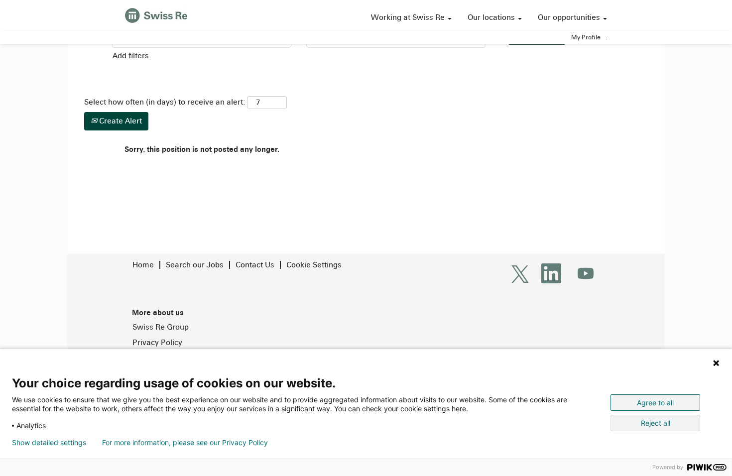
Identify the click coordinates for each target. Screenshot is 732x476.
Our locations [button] (492, 17)
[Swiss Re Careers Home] (156, 14)
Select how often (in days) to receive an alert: (164, 102)
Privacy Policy (157, 342)
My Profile (586, 37)
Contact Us (255, 264)
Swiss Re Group (160, 327)
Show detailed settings (49, 443)
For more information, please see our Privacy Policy (185, 443)
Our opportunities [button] (570, 17)
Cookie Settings (314, 264)
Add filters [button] (131, 55)
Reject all (655, 423)
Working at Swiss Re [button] (409, 17)
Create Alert (119, 120)
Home (143, 264)
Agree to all (655, 402)
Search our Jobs (195, 264)
